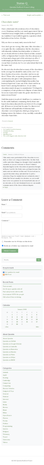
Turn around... (7, 286)
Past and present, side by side (13, 292)
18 (27, 319)
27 (37, 322)
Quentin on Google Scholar (12, 344)
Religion (5, 431)
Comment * (5, 220)
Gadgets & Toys (8, 391)
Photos (5, 418)
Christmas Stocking (8, 131)
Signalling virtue (7, 134)
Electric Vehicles (8, 388)
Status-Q (22, 3)
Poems (5, 421)
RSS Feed (8, 274)
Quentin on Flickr (9, 355)
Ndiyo (5, 413)
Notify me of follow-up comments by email (18, 246)
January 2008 (22, 309)
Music (5, 410)
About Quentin (8, 338)
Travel (5, 437)
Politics (5, 423)
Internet (6, 399)
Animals (5, 372)
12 (32, 317)
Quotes (5, 429)
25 (27, 322)
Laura (5, 154)
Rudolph (5, 132)
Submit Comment (10, 251)
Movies (5, 407)
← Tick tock (6, 15)
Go (39, 260)
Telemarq (6, 434)
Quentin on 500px (9, 357)
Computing (7, 386)
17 (22, 319)
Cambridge (6, 380)
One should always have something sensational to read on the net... (22, 9)
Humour (5, 396)
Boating (5, 378)
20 (37, 319)
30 (17, 324)
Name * (4, 204)
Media (5, 405)
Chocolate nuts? (10, 21)
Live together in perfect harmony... (12, 129)
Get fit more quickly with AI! (12, 289)
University (6, 440)
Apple (5, 375)
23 (17, 322)
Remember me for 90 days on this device (18, 241)
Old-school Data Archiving (12, 297)
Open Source (7, 415)
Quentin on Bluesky (9, 352)
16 (17, 319)
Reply (6, 187)
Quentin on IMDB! (9, 360)
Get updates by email (12, 272)
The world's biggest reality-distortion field (14, 136)
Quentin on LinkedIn (10, 346)
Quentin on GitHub (9, 341)
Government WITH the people (13, 294)
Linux (5, 402)
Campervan (7, 383)
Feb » (37, 327)
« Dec (6, 327)
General (10, 121)
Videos (5, 442)
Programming (7, 426)
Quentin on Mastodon (10, 349)
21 (7, 322)
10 (22, 317)
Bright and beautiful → (34, 15)
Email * (8, 212)
